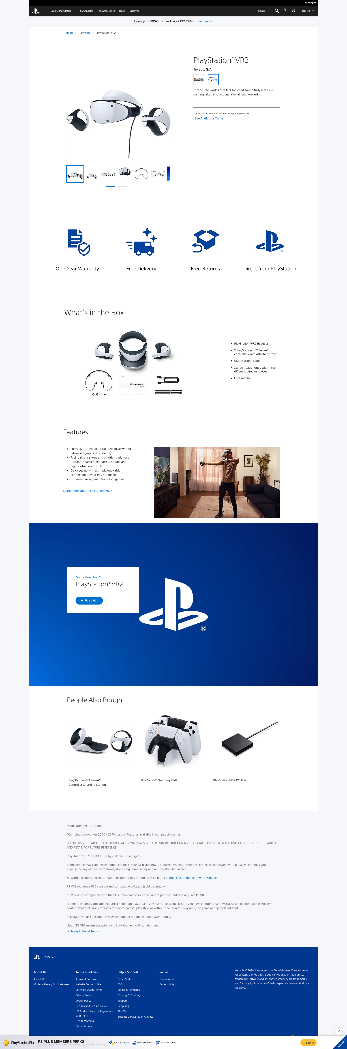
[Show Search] (277, 11)
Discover (134, 10)
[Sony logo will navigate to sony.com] (310, 3)
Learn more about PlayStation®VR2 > (88, 490)
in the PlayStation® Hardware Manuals (191, 878)
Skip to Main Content (47, 3)
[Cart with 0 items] (293, 11)
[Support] (285, 11)
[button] (111, 187)
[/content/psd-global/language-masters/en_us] (35, 11)
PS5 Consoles (86, 10)
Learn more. (217, 21)
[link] (61, 11)
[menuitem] (306, 11)
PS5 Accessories (106, 10)
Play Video (91, 600)
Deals (122, 10)
